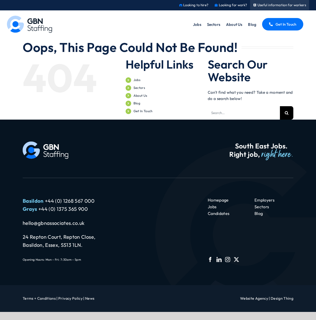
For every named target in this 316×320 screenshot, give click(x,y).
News (89, 298)
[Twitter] (236, 259)
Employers (264, 200)
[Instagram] (227, 259)
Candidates (218, 213)
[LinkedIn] (219, 259)
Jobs (136, 80)
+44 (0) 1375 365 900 (63, 209)
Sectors (139, 88)
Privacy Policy (70, 298)
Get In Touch (143, 111)
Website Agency (254, 298)
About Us (140, 96)
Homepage (218, 200)
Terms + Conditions (39, 298)
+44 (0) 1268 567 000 (69, 201)
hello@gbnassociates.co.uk (54, 223)
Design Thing (282, 298)
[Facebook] (210, 259)
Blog (136, 103)
